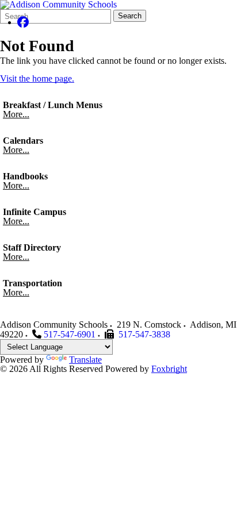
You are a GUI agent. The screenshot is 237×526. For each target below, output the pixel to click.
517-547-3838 (144, 334)
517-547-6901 (69, 334)
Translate (85, 359)
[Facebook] (23, 22)
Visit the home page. (37, 78)
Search (130, 15)
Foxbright (169, 369)
